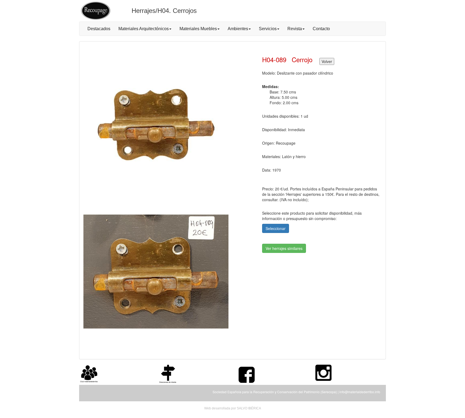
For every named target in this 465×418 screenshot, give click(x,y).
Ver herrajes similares (284, 248)
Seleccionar (276, 228)
